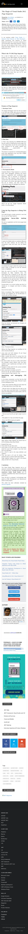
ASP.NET (21, 768)
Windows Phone (5, 889)
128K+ (22, 745)
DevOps (3, 878)
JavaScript (5, 781)
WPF (8, 773)
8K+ (14, 745)
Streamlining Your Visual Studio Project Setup (13, 560)
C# (21, 770)
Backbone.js (4, 839)
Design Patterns (15, 770)
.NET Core (17, 781)
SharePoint (6, 770)
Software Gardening (6, 898)
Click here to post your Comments (12, 649)
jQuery (19, 778)
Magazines (3, 903)
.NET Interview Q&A (6, 901)
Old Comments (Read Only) (13, 649)
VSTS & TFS (5, 775)
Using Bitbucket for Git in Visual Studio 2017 (13, 576)
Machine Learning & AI (6, 885)
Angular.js (6, 778)
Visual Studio (10, 19)
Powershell (4, 882)
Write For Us (12, 930)
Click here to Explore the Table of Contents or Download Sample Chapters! (13, 550)
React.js (13, 778)
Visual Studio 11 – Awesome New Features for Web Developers (14, 38)
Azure (11, 775)
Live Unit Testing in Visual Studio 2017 (11, 579)
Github (3, 919)
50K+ (6, 745)
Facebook (4, 914)
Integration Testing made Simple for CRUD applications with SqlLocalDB (14, 564)
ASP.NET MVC (6, 768)
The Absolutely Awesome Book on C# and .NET (13, 525)
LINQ (4, 773)
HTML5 (11, 781)
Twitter (3, 917)
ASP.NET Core (14, 768)
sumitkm (21, 621)
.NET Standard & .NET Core (8, 864)
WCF (12, 773)
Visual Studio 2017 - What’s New (10, 573)
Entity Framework (19, 775)
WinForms (3, 869)
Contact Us (7, 930)
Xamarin (3, 880)
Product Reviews (5, 908)
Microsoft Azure (5, 875)
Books (2, 905)
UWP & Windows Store (7, 887)
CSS (2, 843)
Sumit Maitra (11, 17)
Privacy (17, 930)
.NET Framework (7, 783)
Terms (21, 930)
